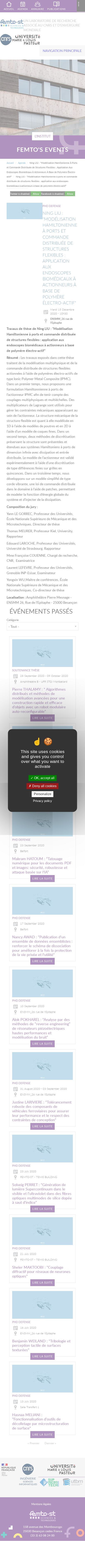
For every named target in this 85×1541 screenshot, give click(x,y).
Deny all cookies (44, 786)
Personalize (42, 794)
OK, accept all (43, 778)
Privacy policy (42, 801)
